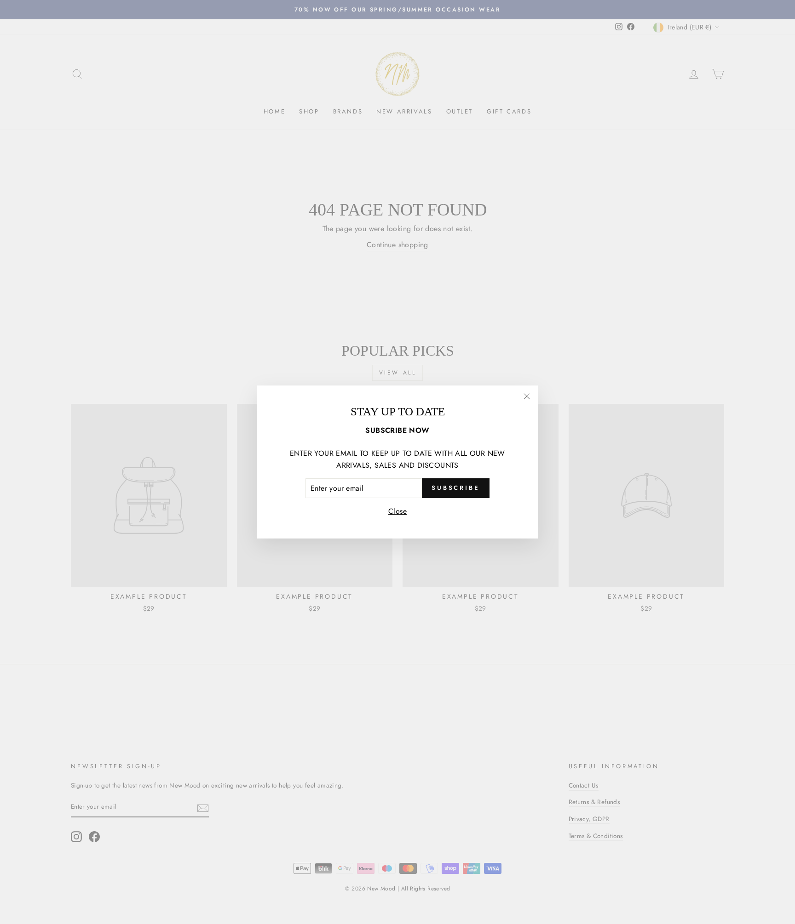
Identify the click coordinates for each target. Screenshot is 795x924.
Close (397, 511)
